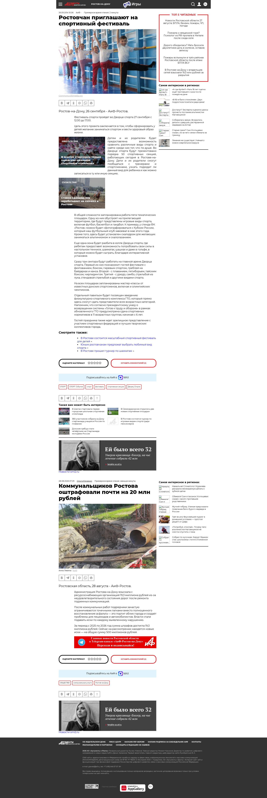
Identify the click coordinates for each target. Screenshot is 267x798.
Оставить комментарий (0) (133, 363)
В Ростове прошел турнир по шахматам (106, 350)
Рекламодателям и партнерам (97, 745)
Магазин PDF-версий (134, 742)
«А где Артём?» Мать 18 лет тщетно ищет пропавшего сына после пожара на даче (189, 92)
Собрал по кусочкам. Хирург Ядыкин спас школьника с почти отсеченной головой (190, 539)
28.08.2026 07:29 (66, 481)
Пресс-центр (115, 742)
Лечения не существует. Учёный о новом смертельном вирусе (188, 141)
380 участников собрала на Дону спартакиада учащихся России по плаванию (88, 421)
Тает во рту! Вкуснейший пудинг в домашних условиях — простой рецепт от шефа (188, 519)
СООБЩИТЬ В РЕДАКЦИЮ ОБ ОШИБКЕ (133, 745)
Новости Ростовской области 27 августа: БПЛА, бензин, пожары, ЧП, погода (183, 23)
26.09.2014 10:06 (66, 12)
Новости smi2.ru (69, 471)
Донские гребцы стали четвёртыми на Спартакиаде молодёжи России (85, 431)
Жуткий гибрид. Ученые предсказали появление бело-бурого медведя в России (190, 509)
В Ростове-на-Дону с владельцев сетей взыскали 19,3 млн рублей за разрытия (183, 73)
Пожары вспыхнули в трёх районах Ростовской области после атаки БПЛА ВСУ (183, 60)
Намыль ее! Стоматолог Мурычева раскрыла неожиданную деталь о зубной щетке (188, 488)
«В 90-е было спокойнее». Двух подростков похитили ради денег (188, 100)
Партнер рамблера (109, 787)
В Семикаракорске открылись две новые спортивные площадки (137, 410)
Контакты (196, 742)
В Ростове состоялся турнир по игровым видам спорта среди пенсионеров (136, 421)
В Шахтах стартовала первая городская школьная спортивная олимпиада (88, 411)
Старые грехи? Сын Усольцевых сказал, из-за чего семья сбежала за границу (189, 132)
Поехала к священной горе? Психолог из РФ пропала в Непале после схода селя (183, 35)
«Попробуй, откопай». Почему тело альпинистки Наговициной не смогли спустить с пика (189, 529)
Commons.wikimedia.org (71, 96)
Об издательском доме (94, 742)
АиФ (75, 570)
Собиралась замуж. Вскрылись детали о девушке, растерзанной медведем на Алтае (188, 122)
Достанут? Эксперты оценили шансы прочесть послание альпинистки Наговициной (190, 112)
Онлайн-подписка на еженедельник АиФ (168, 742)
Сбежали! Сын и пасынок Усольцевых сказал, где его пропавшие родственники (190, 499)
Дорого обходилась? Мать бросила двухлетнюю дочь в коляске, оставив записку (184, 48)
